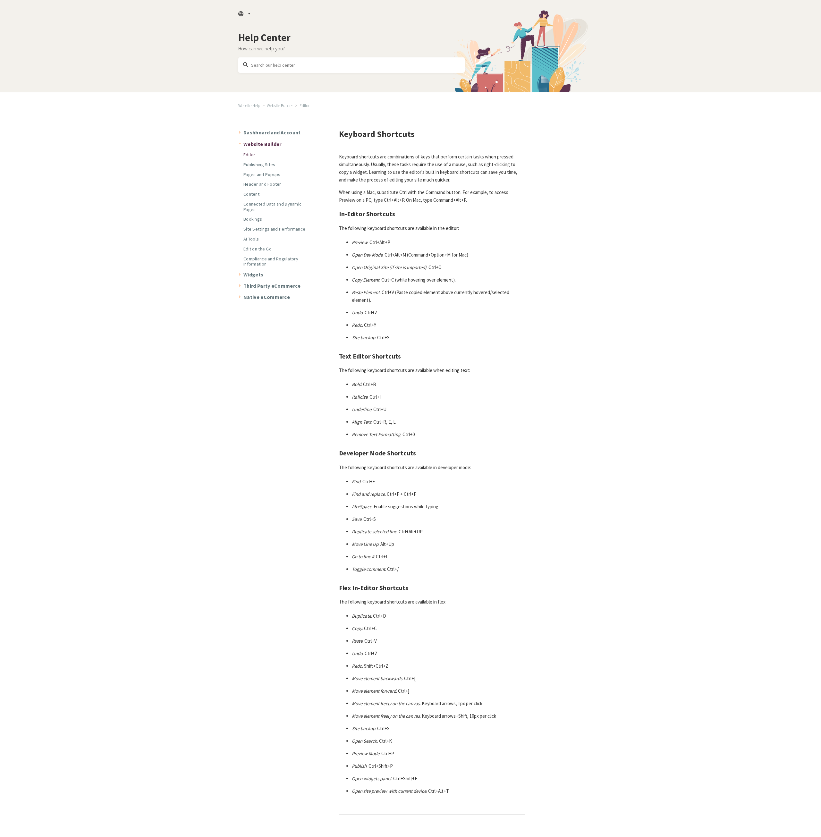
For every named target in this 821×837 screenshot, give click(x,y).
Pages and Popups (261, 174)
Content (251, 194)
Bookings (252, 219)
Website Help (249, 105)
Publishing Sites (259, 164)
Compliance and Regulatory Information (270, 261)
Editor (304, 105)
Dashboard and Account (272, 132)
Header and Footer (262, 184)
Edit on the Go (257, 249)
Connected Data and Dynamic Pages (272, 206)
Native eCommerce (266, 297)
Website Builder (280, 105)
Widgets (253, 274)
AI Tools (251, 239)
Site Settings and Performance (274, 229)
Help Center (264, 37)
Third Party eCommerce (272, 286)
